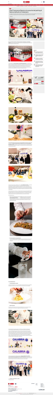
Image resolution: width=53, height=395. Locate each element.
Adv (13, 379)
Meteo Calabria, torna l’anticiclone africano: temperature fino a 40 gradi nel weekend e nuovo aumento (39, 52)
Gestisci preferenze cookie (31, 393)
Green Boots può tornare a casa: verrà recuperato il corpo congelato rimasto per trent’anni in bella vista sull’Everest (39, 62)
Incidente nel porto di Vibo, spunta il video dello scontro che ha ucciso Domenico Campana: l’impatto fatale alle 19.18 (39, 65)
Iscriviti (42, 81)
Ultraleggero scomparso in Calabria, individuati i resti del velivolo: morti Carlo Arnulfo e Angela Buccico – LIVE (39, 55)
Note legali (27, 393)
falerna (18, 378)
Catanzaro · (11, 378)
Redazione (17, 393)
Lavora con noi (35, 393)
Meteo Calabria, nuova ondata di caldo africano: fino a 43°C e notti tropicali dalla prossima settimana (39, 59)
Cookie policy (25, 393)
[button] (37, 18)
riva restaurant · (15, 378)
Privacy (23, 393)
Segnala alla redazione (20, 393)
